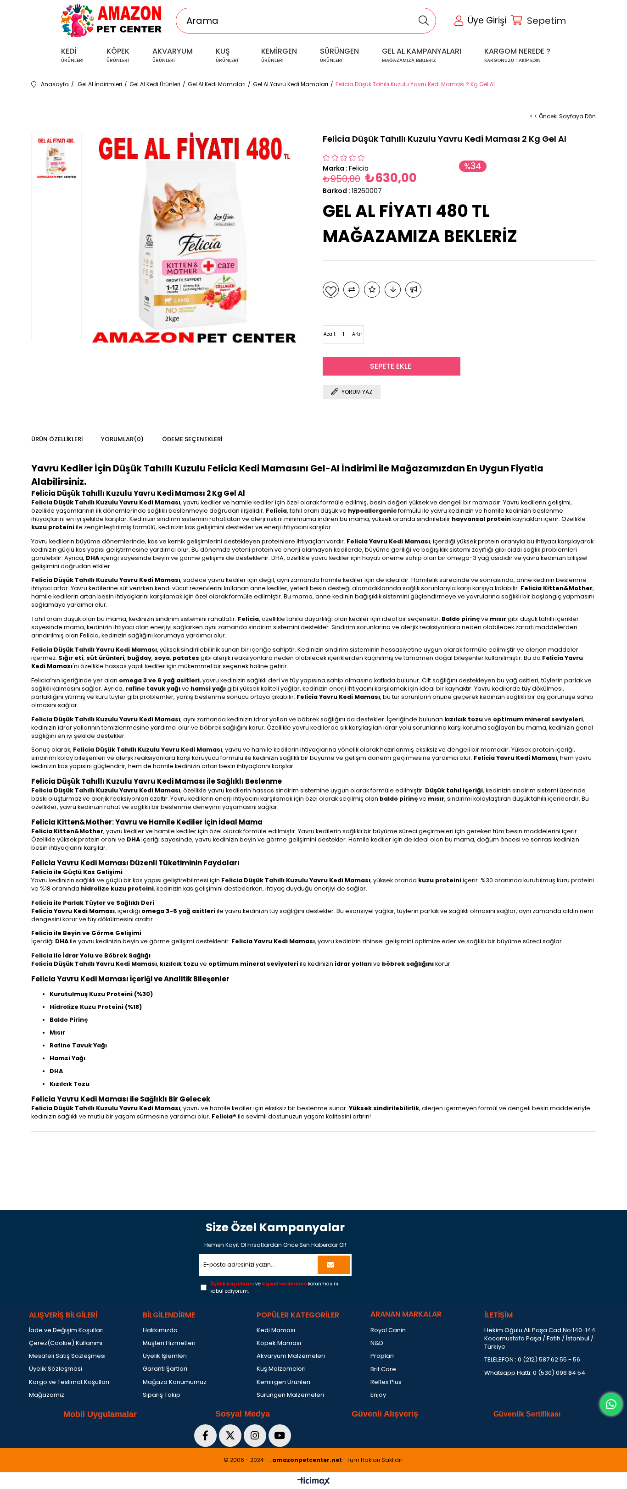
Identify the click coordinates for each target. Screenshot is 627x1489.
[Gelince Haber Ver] (413, 290)
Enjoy (378, 1395)
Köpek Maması (279, 1343)
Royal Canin (388, 1330)
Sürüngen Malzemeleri (290, 1395)
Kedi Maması (276, 1330)
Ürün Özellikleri (57, 439)
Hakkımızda (160, 1330)
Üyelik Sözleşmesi (55, 1369)
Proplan (382, 1356)
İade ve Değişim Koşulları (66, 1330)
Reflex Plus (386, 1382)
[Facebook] (205, 1435)
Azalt (330, 334)
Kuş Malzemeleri (281, 1369)
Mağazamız (46, 1395)
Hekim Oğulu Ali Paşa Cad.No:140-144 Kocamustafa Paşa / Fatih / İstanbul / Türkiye (539, 1338)
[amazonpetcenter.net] (111, 20)
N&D (376, 1343)
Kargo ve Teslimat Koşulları (69, 1382)
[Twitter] (230, 1435)
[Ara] (424, 20)
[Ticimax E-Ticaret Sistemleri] (313, 1482)
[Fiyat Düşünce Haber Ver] (393, 290)
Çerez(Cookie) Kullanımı (65, 1343)
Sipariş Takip (161, 1395)
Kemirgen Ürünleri (283, 1382)
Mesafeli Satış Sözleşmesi (67, 1356)
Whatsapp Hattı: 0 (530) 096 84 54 (534, 1373)
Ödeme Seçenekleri (192, 439)
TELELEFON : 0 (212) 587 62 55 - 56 (532, 1360)
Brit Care (383, 1369)
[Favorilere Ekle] (331, 290)
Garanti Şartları (165, 1369)
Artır (357, 334)
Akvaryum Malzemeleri (291, 1356)
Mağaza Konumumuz (175, 1382)
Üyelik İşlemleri (165, 1356)
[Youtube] (280, 1435)
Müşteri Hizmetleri (169, 1343)
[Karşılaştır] (351, 290)
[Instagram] (255, 1435)
